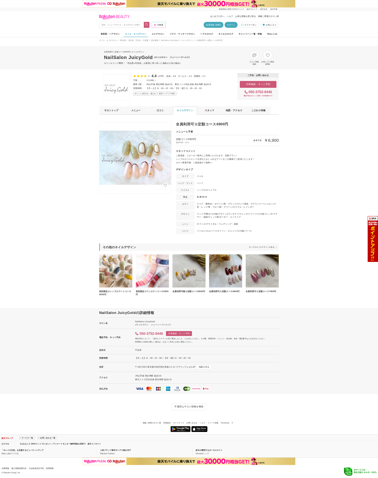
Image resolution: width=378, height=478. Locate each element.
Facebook (225, 423)
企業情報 (5, 468)
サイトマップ (178, 423)
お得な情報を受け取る (245, 16)
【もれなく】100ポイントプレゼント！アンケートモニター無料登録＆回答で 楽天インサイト (60, 444)
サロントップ (111, 110)
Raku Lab (272, 34)
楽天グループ (252, 9)
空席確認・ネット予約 (258, 84)
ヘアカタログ (206, 34)
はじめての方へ (217, 16)
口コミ (160, 110)
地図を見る (204, 367)
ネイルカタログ (225, 34)
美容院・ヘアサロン (110, 34)
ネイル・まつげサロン (135, 34)
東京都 (123, 40)
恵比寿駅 (154, 40)
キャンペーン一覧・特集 (250, 34)
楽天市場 (273, 9)
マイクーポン (250, 25)
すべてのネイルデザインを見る (261, 247)
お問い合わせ (191, 423)
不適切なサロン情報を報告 (189, 406)
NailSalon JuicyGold (169, 40)
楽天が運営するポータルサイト (209, 450)
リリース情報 (213, 423)
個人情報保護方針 (19, 468)
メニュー (136, 110)
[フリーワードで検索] (147, 25)
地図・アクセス (234, 110)
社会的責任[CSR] (36, 468)
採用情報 (50, 468)
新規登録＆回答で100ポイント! (231, 9)
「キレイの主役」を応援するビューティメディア (22, 450)
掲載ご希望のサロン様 (268, 16)
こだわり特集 (258, 110)
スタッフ (209, 110)
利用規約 (167, 423)
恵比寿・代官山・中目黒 (138, 40)
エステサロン (158, 34)
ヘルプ (230, 16)
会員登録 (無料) (213, 25)
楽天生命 (263, 9)
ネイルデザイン (187, 40)
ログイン (231, 25)
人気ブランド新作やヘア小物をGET (115, 450)
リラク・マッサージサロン (182, 34)
